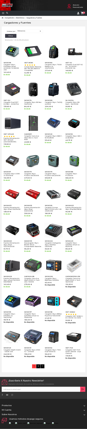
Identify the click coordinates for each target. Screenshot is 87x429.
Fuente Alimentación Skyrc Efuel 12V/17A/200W (11, 244)
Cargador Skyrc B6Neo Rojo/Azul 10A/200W (53, 314)
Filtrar (10, 36)
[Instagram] (13, 395)
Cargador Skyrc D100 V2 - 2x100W (32, 350)
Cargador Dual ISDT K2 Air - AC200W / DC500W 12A (74, 66)
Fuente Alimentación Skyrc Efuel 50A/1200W (32, 209)
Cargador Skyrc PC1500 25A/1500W (31, 174)
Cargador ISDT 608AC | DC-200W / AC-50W (74, 317)
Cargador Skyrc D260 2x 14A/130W (12, 174)
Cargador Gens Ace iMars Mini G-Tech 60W (31, 137)
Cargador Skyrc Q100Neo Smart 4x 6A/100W (72, 244)
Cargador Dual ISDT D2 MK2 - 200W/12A (11, 103)
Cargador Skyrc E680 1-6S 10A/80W (53, 137)
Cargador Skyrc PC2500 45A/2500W (53, 174)
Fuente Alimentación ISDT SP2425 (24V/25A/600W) (11, 140)
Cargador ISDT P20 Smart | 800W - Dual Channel (73, 351)
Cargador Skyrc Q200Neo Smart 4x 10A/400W (31, 315)
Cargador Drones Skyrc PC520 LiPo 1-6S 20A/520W (53, 209)
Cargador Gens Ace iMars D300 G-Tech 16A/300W (72, 280)
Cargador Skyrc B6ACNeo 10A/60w (52, 279)
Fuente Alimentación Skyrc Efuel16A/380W (73, 208)
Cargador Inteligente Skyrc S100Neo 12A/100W (53, 244)
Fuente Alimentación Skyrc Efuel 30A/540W (12, 208)
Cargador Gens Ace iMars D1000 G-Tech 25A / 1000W (32, 280)
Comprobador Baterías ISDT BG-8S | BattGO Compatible (32, 68)
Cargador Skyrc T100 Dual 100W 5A (53, 350)
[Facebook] (3, 395)
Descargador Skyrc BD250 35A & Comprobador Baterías (32, 244)
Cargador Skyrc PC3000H (71, 174)
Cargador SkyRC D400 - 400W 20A (12, 350)
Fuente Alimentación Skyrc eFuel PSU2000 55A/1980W (12, 280)
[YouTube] (8, 395)
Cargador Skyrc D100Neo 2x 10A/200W (9, 315)
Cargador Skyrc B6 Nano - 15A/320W (72, 103)
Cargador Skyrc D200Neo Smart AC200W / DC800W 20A (11, 67)
